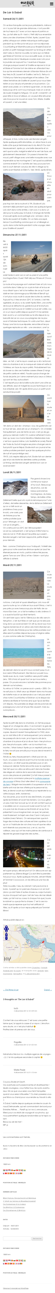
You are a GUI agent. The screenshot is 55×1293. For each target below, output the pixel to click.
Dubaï (48, 990)
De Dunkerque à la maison (14, 1204)
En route (17, 971)
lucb (16, 1008)
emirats (40, 971)
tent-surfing (17, 974)
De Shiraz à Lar (10, 990)
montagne (7, 974)
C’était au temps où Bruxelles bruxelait (19, 1201)
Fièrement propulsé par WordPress (15, 1288)
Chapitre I (36, 968)
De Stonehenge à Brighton (14, 1210)
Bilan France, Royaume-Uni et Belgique (19, 1198)
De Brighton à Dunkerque (13, 1207)
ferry (46, 971)
